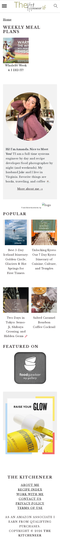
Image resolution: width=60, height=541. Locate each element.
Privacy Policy (30, 503)
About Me (30, 485)
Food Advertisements (30, 208)
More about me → (30, 188)
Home (7, 19)
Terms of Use (30, 508)
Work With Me (30, 494)
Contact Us (30, 498)
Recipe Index (30, 489)
